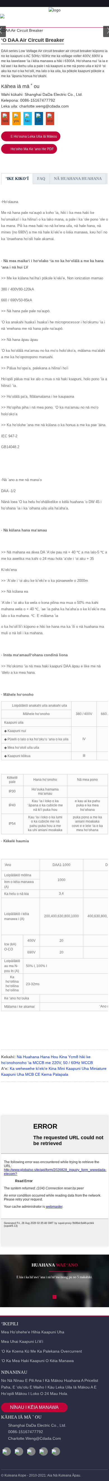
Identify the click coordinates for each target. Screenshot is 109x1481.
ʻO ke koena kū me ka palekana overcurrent (41, 1351)
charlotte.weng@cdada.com (44, 106)
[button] (54, 1297)
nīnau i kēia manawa (34, 1407)
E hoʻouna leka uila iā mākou (34, 136)
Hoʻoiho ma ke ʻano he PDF (32, 149)
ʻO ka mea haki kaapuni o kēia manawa (37, 1360)
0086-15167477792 (37, 100)
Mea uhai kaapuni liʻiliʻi (22, 1341)
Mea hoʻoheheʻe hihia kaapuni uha (32, 1332)
